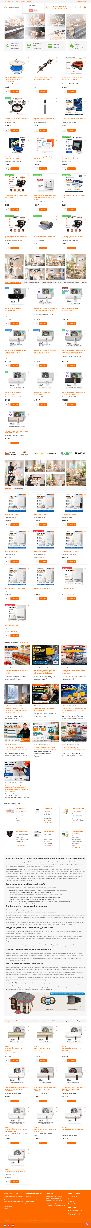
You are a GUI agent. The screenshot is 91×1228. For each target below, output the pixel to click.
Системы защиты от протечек (77, 832)
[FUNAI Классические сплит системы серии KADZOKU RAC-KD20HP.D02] (74, 1116)
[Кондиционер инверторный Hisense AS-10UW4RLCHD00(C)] (17, 419)
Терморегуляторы (78, 808)
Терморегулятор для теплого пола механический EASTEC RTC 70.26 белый (45, 197)
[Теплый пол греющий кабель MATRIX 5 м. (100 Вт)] (74, 106)
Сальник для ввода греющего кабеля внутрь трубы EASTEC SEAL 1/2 (45, 78)
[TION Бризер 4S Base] (17, 503)
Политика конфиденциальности (13, 1201)
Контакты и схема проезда (33, 1199)
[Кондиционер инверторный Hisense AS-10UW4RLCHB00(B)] (74, 380)
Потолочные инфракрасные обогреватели (48, 818)
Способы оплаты (9, 1206)
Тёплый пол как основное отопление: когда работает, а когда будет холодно (73, 749)
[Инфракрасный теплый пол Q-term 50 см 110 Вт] (17, 184)
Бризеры (8, 488)
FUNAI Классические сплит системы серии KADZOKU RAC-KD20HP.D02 (73, 1128)
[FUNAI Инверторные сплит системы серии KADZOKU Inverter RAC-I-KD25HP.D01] (74, 1035)
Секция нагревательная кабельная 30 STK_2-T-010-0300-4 (17, 119)
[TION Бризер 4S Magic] (74, 503)
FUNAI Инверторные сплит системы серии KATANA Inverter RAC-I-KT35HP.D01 (45, 1048)
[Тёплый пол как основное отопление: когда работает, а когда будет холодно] (74, 732)
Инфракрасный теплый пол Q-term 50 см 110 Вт (16, 196)
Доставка (6, 1199)
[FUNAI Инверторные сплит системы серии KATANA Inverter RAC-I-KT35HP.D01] (45, 1035)
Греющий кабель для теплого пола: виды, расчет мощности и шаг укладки (16, 671)
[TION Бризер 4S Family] (45, 503)
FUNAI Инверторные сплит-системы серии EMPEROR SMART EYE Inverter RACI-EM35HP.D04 (45, 1129)
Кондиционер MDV (48, 1021)
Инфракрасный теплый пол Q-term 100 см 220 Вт (73, 237)
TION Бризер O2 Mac (11, 625)
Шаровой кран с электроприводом (77, 840)
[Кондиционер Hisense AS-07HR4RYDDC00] (17, 380)
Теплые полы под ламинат (21, 812)
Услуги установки (53, 1193)
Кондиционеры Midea (71, 282)
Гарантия (28, 1196)
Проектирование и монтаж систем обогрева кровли (54, 1197)
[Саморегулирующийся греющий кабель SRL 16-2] (45, 106)
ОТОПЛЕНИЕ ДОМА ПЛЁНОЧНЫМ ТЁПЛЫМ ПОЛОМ (44, 709)
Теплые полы (20, 808)
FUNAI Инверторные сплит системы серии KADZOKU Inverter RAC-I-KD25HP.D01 (73, 1048)
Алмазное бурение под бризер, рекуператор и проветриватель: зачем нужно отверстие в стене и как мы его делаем (17, 788)
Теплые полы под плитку (21, 819)
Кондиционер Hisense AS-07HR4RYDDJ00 (42, 393)
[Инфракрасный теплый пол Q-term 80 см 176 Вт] (17, 224)
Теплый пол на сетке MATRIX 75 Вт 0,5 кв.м (74, 196)
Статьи (7, 667)
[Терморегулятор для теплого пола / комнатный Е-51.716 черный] (74, 145)
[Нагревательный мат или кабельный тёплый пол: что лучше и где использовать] (74, 655)
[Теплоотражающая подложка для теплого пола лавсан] (45, 224)
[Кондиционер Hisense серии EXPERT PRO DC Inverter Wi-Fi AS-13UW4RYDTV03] (45, 338)
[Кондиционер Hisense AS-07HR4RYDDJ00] (45, 380)
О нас (5, 1)
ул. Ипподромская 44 (76, 1210)
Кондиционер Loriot (84, 1021)
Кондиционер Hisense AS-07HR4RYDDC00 (13, 393)
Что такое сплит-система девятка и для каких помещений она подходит (45, 748)
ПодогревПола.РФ (11, 1193)
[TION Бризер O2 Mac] (17, 613)
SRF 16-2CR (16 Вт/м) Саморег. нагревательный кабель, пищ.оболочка (14, 79)
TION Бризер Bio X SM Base (70, 551)
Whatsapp (72, 1199)
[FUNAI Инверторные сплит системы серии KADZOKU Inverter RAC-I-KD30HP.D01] (17, 1075)
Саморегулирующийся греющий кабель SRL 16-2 (44, 119)
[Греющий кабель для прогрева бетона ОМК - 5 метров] (74, 66)
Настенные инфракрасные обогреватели (48, 812)
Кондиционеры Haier (31, 282)
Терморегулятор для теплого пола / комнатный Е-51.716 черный (73, 158)
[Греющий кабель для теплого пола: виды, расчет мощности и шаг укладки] (17, 655)
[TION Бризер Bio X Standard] (45, 576)
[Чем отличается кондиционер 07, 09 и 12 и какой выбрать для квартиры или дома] (17, 732)
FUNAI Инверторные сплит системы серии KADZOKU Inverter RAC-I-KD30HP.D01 (16, 1089)
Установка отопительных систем (13, 1196)
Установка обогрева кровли (54, 1203)
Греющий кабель (22, 831)
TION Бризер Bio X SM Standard (15, 588)
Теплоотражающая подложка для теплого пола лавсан (44, 237)
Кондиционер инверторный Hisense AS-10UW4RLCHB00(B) (73, 393)
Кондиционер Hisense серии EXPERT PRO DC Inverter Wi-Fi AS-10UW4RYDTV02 (16, 352)
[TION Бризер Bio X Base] (45, 539)
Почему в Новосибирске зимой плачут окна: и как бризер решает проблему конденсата (16, 710)
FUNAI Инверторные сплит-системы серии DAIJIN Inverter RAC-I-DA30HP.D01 (73, 1089)
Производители (29, 1201)
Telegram (72, 1201)
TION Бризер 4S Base (11, 514)
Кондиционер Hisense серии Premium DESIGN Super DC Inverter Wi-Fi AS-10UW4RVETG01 (45, 310)
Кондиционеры (49, 831)
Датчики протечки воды (77, 844)
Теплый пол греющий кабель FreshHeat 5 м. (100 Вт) (14, 158)
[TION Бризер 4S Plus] (17, 539)
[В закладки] (28, 58)
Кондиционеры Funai (12, 1021)
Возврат (16, 1)
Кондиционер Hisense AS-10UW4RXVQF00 (70, 309)
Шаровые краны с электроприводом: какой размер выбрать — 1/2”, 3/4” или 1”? (74, 710)
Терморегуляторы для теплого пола (77, 812)
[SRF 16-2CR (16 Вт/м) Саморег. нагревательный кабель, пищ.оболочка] (17, 66)
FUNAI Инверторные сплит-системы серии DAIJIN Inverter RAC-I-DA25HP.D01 (45, 1089)
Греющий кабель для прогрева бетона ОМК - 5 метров (72, 78)
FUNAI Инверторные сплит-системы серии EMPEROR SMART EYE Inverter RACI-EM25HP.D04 (16, 1129)
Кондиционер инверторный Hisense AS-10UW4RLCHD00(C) (16, 432)
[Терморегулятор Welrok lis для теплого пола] (45, 145)
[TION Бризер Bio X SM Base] (74, 539)
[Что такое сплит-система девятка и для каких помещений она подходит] (45, 732)
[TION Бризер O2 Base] (74, 576)
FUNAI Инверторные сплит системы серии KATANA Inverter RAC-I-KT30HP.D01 (16, 1048)
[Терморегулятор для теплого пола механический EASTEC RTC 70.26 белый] (45, 184)
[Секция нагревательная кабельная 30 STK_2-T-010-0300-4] (17, 106)
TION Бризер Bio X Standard (42, 588)
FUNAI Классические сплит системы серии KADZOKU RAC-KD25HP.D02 (16, 1170)
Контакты (10, 1)
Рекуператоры (19, 488)
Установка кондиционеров (54, 1200)
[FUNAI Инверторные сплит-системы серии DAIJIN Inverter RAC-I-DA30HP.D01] (74, 1075)
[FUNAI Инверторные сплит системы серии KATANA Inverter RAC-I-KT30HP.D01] (17, 1035)
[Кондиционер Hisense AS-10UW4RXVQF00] (74, 296)
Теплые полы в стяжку (20, 816)
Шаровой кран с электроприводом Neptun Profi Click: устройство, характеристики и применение (45, 671)
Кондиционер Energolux (65, 1021)
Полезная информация (34, 1193)
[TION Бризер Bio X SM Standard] (17, 576)
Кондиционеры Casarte (31, 1021)
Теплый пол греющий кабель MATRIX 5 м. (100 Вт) (74, 119)
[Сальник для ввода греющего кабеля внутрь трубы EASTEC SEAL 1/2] (45, 66)
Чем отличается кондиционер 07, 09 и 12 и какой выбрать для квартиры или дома (16, 749)
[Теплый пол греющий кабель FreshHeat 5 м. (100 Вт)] (17, 145)
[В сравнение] (28, 61)
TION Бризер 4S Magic (69, 514)
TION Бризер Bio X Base (41, 551)
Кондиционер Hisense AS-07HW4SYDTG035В (13, 309)
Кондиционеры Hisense (13, 282)
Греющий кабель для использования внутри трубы (22, 835)
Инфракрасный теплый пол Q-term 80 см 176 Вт (16, 237)
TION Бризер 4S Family (41, 514)
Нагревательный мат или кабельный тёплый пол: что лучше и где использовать (73, 671)
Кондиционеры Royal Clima (51, 282)
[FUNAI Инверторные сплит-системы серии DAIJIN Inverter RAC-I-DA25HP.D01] (45, 1075)
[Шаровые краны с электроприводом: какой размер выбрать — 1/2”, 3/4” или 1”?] (74, 694)
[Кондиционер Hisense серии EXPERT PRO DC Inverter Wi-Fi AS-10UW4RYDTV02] (17, 338)
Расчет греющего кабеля (32, 1204)
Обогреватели (48, 808)
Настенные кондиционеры (48, 838)
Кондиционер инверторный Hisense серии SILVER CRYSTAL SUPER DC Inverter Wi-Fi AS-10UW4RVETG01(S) (73, 352)
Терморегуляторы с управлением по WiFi (78, 819)
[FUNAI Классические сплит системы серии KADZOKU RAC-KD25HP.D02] (17, 1158)
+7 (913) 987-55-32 (60, 6)
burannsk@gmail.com (61, 8)
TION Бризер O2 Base (68, 588)
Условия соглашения (10, 1204)
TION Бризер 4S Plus (11, 551)
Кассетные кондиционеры (48, 842)
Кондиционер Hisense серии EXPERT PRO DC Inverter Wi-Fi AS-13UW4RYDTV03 (45, 352)
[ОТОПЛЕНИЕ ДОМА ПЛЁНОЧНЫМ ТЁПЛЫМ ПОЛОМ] (45, 694)
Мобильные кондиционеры (48, 835)
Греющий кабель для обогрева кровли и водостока (22, 841)
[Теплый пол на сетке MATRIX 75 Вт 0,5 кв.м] (74, 184)
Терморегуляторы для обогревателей (77, 816)
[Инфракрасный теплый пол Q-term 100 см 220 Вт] (74, 224)
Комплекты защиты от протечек (77, 836)
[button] (6, 453)
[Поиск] (46, 7)
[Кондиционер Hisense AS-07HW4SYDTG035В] (17, 296)
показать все (24, 642)
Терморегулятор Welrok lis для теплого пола (43, 158)
